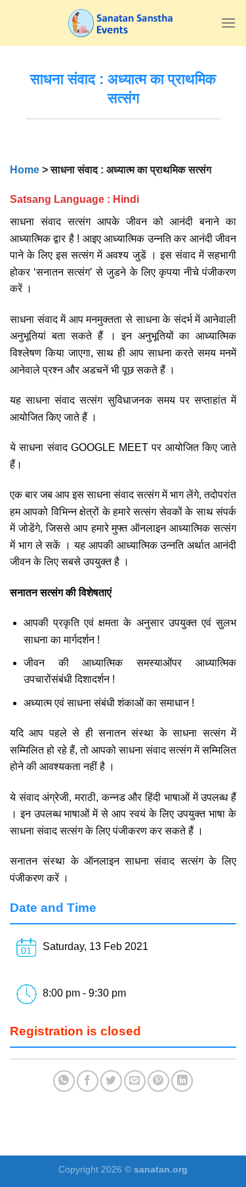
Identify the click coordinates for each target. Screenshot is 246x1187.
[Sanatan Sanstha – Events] (123, 23)
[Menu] (228, 23)
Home (24, 169)
